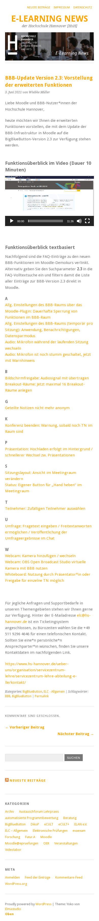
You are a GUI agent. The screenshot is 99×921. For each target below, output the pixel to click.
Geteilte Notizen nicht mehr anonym (37, 408)
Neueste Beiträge (28, 780)
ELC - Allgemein (54, 691)
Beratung (69, 818)
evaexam (79, 831)
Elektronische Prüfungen (50, 831)
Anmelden (12, 877)
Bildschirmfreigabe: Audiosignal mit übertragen (47, 378)
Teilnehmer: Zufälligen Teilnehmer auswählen (45, 508)
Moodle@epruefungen (21, 843)
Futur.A (30, 837)
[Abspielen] (11, 221)
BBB (7, 696)
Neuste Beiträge (38, 7)
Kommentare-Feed (68, 877)
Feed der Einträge (37, 877)
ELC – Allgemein (16, 831)
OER (46, 843)
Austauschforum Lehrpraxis (39, 811)
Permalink (42, 696)
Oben (9, 914)
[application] (49, 201)
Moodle (46, 837)
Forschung (12, 837)
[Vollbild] (87, 221)
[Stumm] (79, 221)
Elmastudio (13, 909)
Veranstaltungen (66, 843)
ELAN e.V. (80, 824)
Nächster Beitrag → (76, 734)
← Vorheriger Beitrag (24, 727)
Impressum (62, 7)
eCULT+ (63, 824)
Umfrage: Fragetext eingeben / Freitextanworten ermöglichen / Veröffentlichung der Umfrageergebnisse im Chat (48, 532)
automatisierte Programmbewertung (31, 818)
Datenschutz (82, 7)
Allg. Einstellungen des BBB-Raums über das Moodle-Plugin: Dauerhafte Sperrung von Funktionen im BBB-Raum (43, 311)
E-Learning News (49, 19)
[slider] (45, 221)
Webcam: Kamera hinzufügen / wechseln (40, 556)
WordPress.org (16, 884)
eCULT (48, 824)
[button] (49, 201)
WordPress (44, 904)
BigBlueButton (32, 691)
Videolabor (13, 850)
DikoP (35, 824)
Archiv (9, 811)
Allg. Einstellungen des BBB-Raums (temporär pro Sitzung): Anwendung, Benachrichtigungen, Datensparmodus (49, 329)
